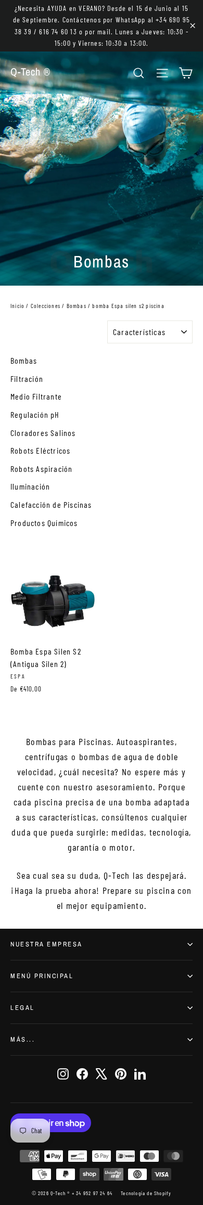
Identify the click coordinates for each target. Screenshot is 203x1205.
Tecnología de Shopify (146, 1193)
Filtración (26, 378)
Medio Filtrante (36, 396)
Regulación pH (35, 414)
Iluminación (30, 486)
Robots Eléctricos (40, 450)
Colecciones (45, 305)
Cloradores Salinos (43, 433)
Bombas (76, 305)
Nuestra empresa (46, 944)
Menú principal (41, 975)
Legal (22, 1007)
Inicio (17, 305)
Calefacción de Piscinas (51, 504)
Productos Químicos (44, 523)
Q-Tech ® (30, 72)
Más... (22, 1039)
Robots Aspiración (41, 468)
